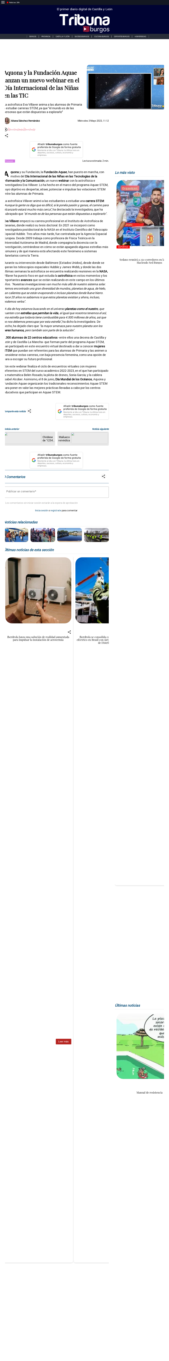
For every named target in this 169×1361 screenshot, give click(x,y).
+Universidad (140, 36)
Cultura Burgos (101, 36)
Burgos (32, 36)
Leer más (63, 1041)
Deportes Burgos (121, 36)
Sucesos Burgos (82, 36)
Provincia (45, 36)
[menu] (3, 2)
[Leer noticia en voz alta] (6, 130)
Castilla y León (62, 36)
